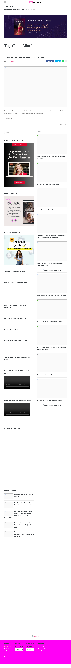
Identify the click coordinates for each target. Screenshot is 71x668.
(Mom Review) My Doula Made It (46, 375)
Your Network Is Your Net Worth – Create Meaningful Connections (24, 504)
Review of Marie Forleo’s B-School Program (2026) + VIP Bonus (22, 525)
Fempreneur (9, 666)
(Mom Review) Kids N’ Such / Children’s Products (51, 295)
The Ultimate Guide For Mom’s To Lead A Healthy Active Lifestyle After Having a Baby (51, 237)
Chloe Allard (12, 61)
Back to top (63, 666)
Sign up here (40, 653)
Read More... (9, 118)
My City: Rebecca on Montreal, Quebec (24, 57)
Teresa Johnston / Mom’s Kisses (46, 210)
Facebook (51, 61)
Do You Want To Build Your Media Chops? (49, 400)
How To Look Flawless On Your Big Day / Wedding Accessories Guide (51, 348)
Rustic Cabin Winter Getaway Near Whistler (49, 321)
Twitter (59, 61)
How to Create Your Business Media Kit (48, 184)
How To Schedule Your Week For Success (24, 495)
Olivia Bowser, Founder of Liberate (14, 9)
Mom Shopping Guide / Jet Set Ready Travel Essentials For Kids (50, 264)
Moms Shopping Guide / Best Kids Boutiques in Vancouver (51, 157)
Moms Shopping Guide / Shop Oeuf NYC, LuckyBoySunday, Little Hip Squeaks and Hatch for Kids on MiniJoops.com (19, 515)
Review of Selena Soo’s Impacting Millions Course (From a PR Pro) (24, 534)
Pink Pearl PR (7, 647)
